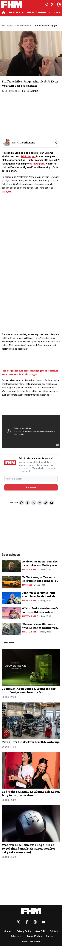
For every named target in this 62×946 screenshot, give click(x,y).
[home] (3, 12)
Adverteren (16, 936)
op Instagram (36, 163)
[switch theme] (53, 4)
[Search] (47, 4)
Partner (50, 936)
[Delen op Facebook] (27, 502)
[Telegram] (39, 502)
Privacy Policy (24, 931)
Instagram (7, 191)
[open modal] (59, 4)
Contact (8, 931)
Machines (27, 585)
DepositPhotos (34, 936)
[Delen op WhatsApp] (21, 502)
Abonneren (31, 487)
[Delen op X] (33, 502)
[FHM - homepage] (11, 4)
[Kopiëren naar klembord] (45, 502)
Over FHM (40, 931)
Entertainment (31, 91)
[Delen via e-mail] (51, 502)
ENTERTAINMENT (36, 12)
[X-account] (18, 922)
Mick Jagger (28, 156)
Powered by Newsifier (31, 942)
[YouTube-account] (43, 922)
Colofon (54, 931)
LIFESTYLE (14, 12)
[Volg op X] (56, 142)
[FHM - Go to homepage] (31, 911)
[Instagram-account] (35, 922)
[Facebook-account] (27, 922)
